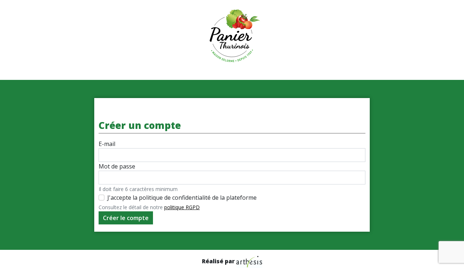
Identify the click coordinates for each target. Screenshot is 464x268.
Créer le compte (126, 218)
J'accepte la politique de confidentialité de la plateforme (182, 198)
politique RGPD (182, 207)
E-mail (107, 144)
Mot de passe (117, 166)
